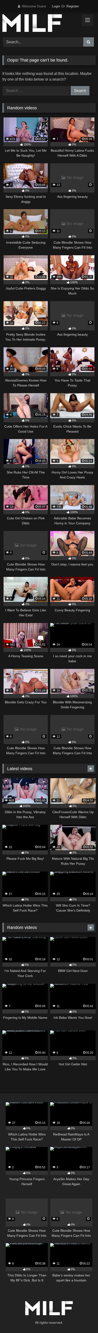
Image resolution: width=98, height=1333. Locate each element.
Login (56, 6)
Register (72, 6)
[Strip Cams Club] (40, 24)
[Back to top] (83, 1318)
